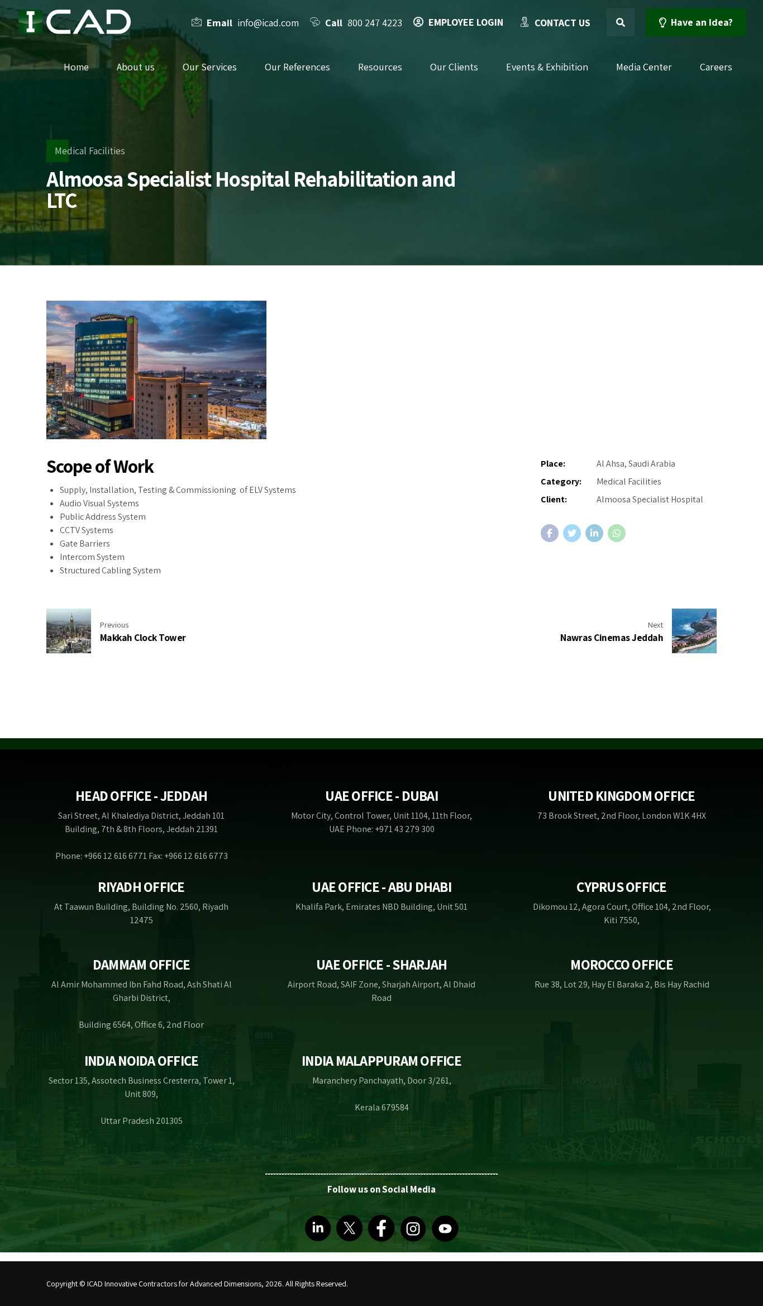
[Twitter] (350, 1227)
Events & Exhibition (547, 66)
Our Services (210, 66)
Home (76, 66)
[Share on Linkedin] (594, 533)
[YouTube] (445, 1227)
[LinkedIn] (318, 1227)
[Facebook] (381, 1227)
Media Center (644, 66)
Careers (716, 66)
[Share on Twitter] (572, 533)
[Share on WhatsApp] (617, 533)
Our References (297, 66)
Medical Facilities (90, 150)
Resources (380, 66)
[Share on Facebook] (550, 533)
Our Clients (454, 66)
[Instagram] (413, 1227)
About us (136, 66)
